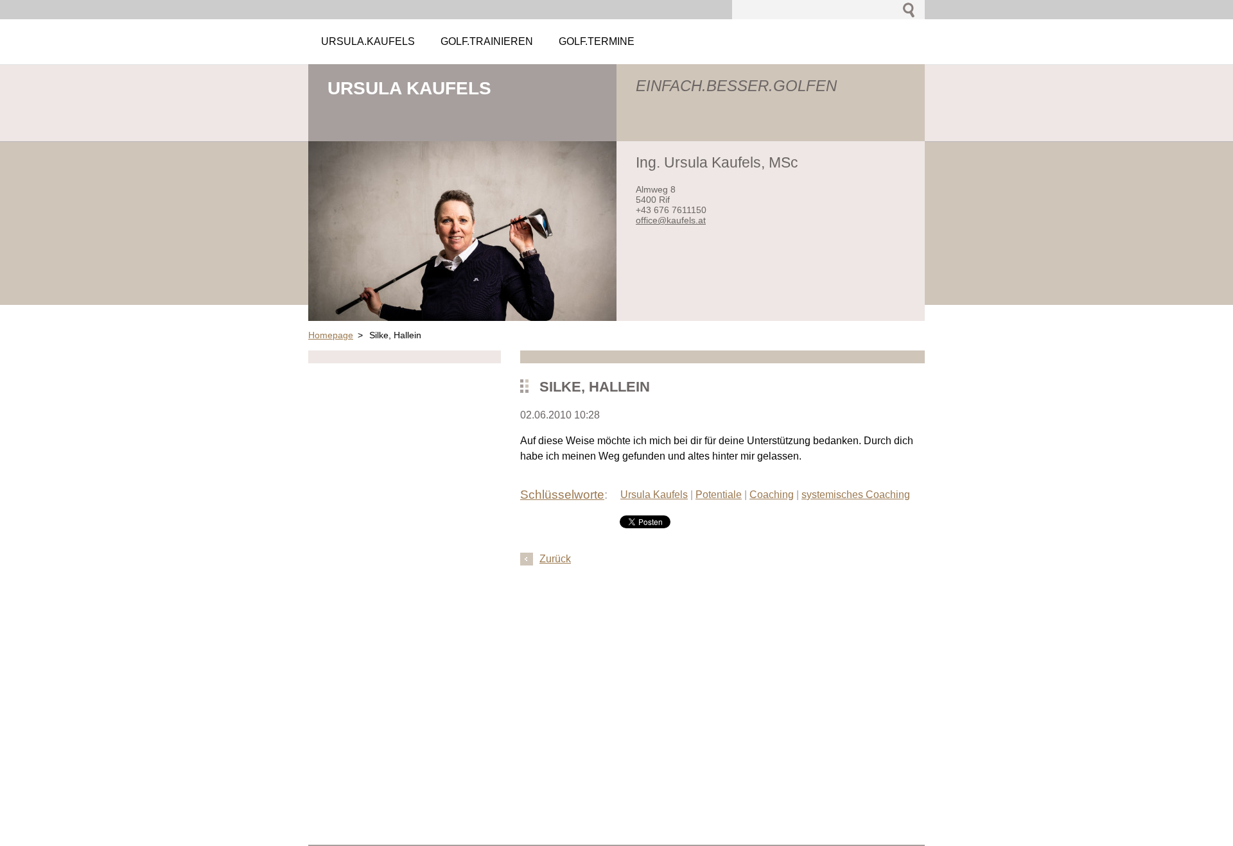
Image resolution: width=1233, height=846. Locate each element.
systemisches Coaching (855, 494)
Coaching (771, 494)
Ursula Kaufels (654, 494)
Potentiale (718, 494)
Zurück (555, 558)
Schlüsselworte (562, 494)
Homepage (330, 335)
